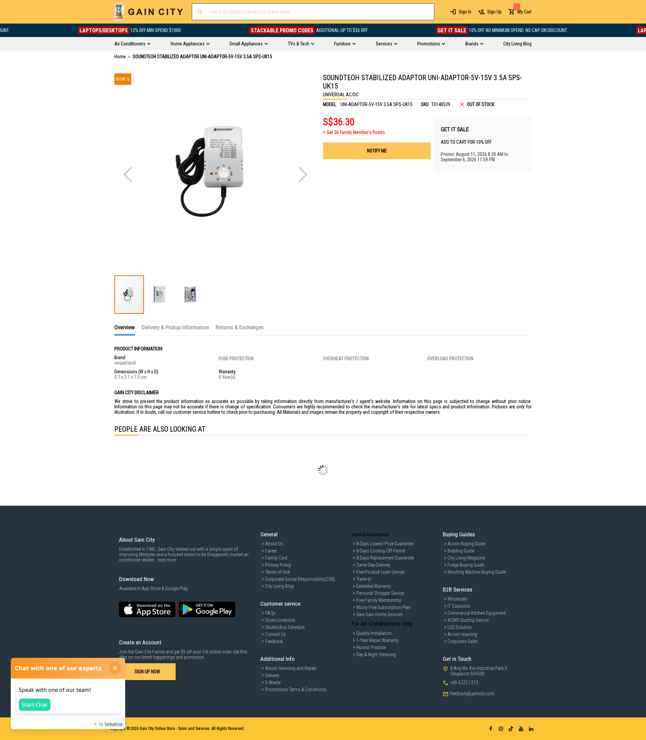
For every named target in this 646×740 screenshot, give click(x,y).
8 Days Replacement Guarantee (385, 558)
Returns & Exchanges (240, 327)
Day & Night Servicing (376, 654)
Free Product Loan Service (380, 572)
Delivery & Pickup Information (175, 327)
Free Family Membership (378, 600)
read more (166, 560)
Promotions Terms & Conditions (295, 689)
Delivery (272, 675)
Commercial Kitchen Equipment (476, 613)
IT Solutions (458, 606)
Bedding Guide (460, 550)
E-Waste (273, 682)
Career (271, 550)
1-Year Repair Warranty (377, 640)
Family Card (276, 558)
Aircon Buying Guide (466, 543)
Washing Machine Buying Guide (476, 572)
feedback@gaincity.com (472, 693)
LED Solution (459, 627)
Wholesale (457, 599)
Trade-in (363, 579)
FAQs (270, 613)
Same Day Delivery (373, 565)
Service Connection (370, 534)
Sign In (465, 11)
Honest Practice (371, 647)
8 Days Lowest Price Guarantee (385, 543)
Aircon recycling (462, 634)
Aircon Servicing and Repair (290, 668)
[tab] (124, 330)
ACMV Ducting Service (468, 620)
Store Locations (280, 620)
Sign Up (494, 11)
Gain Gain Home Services (379, 614)
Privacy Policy (278, 565)
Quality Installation (374, 633)
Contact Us (275, 634)
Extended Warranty (373, 586)
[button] (127, 174)
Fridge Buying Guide (465, 565)
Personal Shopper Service (380, 593)
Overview (124, 327)
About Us (274, 543)
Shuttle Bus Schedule (284, 627)
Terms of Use (277, 572)
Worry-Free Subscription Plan (383, 607)
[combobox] (313, 11)
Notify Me (377, 151)
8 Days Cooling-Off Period (380, 550)
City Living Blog (279, 586)
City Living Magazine (466, 558)
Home (120, 56)
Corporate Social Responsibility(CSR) (300, 579)
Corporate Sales (462, 641)
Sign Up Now (147, 671)
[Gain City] (148, 11)
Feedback (274, 641)
